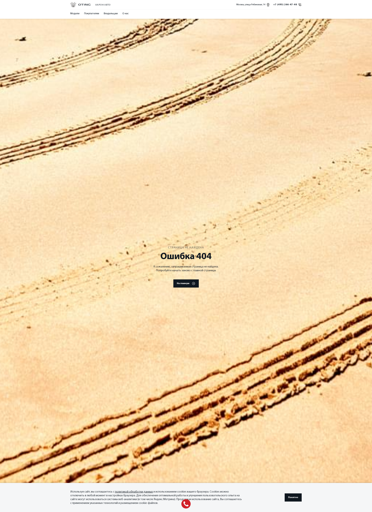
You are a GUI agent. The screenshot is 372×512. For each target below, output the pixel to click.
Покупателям (91, 13)
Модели (74, 13)
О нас (125, 13)
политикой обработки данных (134, 491)
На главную (183, 283)
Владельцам (111, 13)
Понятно (293, 497)
